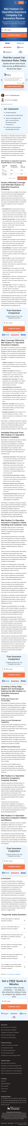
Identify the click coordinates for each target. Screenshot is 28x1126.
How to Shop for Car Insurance (9, 1027)
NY (25, 1100)
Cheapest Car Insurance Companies (10, 1032)
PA (11, 1102)
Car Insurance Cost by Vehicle (8, 1037)
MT (19, 1100)
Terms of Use (18, 38)
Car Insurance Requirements (8, 1050)
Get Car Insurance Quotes (7, 1053)
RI (13, 1102)
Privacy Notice (4, 1086)
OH (8, 1102)
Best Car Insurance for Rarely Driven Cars (11, 1073)
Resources (4, 1025)
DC (16, 1098)
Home (4, 974)
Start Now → (22, 178)
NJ (24, 1100)
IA (25, 1098)
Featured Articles (6, 1042)
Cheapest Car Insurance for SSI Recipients (11, 1068)
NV (20, 1100)
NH (22, 1100)
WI (6, 1104)
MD (7, 1100)
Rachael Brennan (15, 95)
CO (10, 1098)
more (20, 80)
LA (3, 1100)
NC (2, 1102)
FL (18, 1098)
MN (13, 1100)
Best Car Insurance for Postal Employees (11, 1070)
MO (17, 1100)
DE (14, 1098)
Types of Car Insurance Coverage (9, 1045)
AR (5, 1098)
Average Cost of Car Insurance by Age (10, 1055)
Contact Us (4, 1091)
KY (1, 1100)
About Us (3, 1081)
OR (10, 1102)
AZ (7, 1098)
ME (5, 1100)
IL (22, 1098)
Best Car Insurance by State (8, 1035)
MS (15, 1100)
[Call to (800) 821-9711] (15, 2)
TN (18, 1102)
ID (21, 1098)
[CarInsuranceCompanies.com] (14, 1108)
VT (23, 1102)
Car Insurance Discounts (7, 1047)
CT (12, 1098)
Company (4, 1078)
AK (3, 1098)
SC (14, 1102)
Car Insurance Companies (14, 974)
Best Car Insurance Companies (8, 1030)
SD (16, 1102)
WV (4, 1104)
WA (6, 1102)
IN (23, 1098)
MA (9, 1100)
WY (8, 1104)
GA (19, 1098)
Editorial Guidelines (5, 1083)
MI (11, 1100)
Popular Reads (5, 1060)
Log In (21, 2)
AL (2, 1098)
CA (9, 1098)
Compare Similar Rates (14, 86)
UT (22, 1102)
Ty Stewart (15, 100)
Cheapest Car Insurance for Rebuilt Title (11, 1065)
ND (4, 1102)
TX (20, 1102)
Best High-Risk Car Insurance (8, 1063)
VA (25, 1102)
